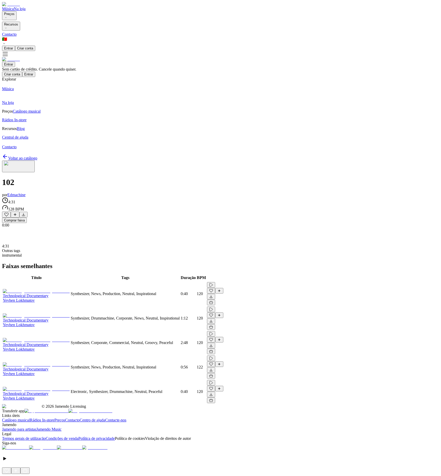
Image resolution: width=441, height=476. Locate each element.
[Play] (18, 166)
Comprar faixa (14, 220)
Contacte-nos (115, 420)
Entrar (8, 48)
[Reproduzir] (211, 285)
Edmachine (16, 195)
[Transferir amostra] (23, 214)
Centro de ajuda (92, 420)
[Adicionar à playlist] (15, 214)
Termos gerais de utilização (24, 438)
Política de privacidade (96, 438)
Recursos (11, 24)
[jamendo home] (11, 4)
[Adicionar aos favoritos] (6, 214)
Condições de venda (62, 438)
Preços (9, 14)
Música (8, 9)
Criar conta (25, 48)
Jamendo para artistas (19, 429)
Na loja (20, 9)
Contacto (9, 34)
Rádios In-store (42, 420)
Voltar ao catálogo (22, 158)
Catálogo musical (16, 420)
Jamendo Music (49, 429)
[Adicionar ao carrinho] (211, 302)
